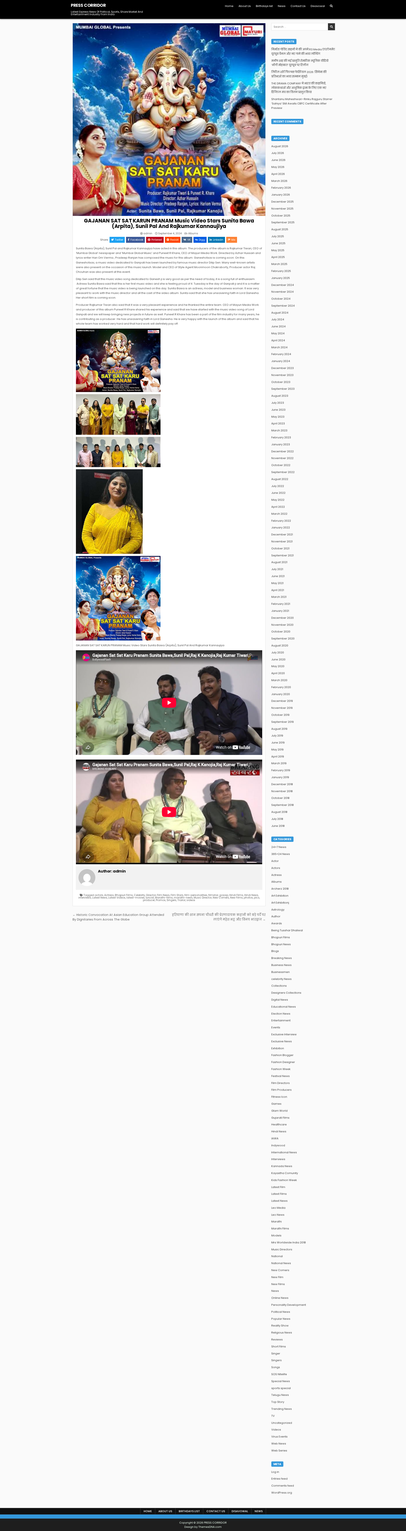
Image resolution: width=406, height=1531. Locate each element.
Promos (161, 900)
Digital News (279, 1000)
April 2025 (278, 257)
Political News (280, 1312)
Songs (275, 1367)
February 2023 (281, 437)
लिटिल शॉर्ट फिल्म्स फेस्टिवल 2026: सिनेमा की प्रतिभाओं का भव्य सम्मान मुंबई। (298, 74)
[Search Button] (331, 6)
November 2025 (282, 209)
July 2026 (277, 153)
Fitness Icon (279, 1097)
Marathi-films (164, 897)
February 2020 (281, 687)
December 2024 (282, 285)
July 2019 (277, 736)
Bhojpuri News (281, 944)
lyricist (150, 897)
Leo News (277, 1215)
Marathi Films (280, 1228)
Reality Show (280, 1326)
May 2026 (277, 167)
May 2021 (277, 583)
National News (281, 1263)
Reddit (174, 239)
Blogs (275, 951)
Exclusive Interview (284, 1034)
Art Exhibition (279, 896)
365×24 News (280, 854)
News (281, 6)
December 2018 (282, 784)
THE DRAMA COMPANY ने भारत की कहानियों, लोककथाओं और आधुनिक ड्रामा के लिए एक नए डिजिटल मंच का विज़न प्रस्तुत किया (298, 87)
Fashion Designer (283, 1062)
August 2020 (279, 645)
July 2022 (277, 486)
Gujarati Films (280, 1118)
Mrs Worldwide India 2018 (288, 1242)
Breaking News (281, 958)
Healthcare (279, 1124)
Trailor (181, 900)
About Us (245, 6)
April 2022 (278, 507)
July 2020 (277, 652)
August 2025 (279, 229)
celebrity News (281, 979)
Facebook (136, 239)
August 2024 (279, 313)
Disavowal (318, 6)
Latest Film (278, 1187)
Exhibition (277, 1048)
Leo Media (278, 1208)
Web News (278, 1444)
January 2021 (280, 611)
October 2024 (281, 299)
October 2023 (280, 382)
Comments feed (282, 1486)
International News (284, 1152)
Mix (233, 239)
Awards (276, 923)
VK (189, 239)
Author (275, 916)
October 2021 (280, 548)
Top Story (277, 1402)
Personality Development (288, 1305)
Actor (275, 861)
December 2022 (282, 451)
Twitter (119, 239)
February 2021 (280, 604)
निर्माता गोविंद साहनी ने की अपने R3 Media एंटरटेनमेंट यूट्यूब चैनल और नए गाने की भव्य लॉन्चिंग (303, 51)
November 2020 (282, 625)
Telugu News (280, 1395)
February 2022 (281, 521)
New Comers (221, 897)
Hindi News (251, 895)
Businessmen (280, 972)
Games (276, 1104)
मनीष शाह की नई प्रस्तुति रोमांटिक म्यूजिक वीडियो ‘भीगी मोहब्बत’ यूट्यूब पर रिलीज (299, 63)
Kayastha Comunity (284, 1173)
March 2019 (279, 763)
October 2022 (280, 465)
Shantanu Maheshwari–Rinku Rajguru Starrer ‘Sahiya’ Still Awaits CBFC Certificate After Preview (301, 103)
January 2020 (280, 694)
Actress (109, 895)
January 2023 (280, 444)
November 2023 (282, 375)
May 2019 (277, 750)
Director (151, 895)
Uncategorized (281, 1423)
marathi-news (183, 897)
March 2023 (279, 430)
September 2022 (283, 472)
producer (149, 900)
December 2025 (282, 202)
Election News (280, 1014)
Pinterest (156, 239)
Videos (276, 1430)
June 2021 (278, 576)
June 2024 (278, 326)
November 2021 (282, 541)
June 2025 (278, 243)
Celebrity (139, 895)
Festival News (280, 1076)
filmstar (213, 895)
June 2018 (278, 826)
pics (256, 897)
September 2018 (282, 805)
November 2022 (282, 458)
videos (191, 900)
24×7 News (278, 847)
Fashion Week (281, 1069)
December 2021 (282, 534)
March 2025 (279, 264)
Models (276, 1235)
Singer (275, 1353)
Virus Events (279, 1437)
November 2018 (282, 791)
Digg (202, 239)
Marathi (276, 1222)
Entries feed (279, 1479)
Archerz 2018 (280, 889)
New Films (236, 897)
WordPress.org (281, 1493)
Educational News (283, 1007)
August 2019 (279, 729)
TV (273, 1416)
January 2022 (280, 527)
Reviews (277, 1340)
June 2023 (278, 410)
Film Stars (177, 895)
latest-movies (135, 897)
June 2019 (278, 743)
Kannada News (281, 1166)
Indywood (278, 1145)
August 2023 (279, 396)
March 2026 (279, 181)
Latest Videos (116, 897)
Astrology (277, 910)
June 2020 (278, 659)
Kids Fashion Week (284, 1180)
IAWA (274, 1138)
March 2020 (279, 680)
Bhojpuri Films (124, 895)
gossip (223, 895)
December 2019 (282, 701)
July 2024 (277, 319)
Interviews (278, 1159)
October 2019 (280, 715)
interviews (84, 897)
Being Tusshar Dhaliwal (287, 930)
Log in (275, 1472)
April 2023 (278, 423)
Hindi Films (236, 895)
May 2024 (278, 333)
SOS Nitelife (279, 1374)
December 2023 (282, 368)
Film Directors (280, 1083)
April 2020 (278, 673)
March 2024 (279, 347)
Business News (281, 965)
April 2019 (277, 757)
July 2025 (277, 236)
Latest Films (279, 1194)
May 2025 (277, 250)
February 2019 (280, 770)
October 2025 (280, 216)
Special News (280, 1381)
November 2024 (282, 292)
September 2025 (283, 222)
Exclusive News (281, 1041)
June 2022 (278, 493)
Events (275, 1027)
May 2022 (277, 500)
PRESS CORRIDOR (88, 5)
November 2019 (282, 708)
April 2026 (278, 174)
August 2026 (279, 146)
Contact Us (298, 6)
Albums (193, 233)
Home (229, 6)
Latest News (99, 897)
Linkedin (218, 239)
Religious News (281, 1333)
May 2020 (277, 666)
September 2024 (283, 306)
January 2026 (280, 195)
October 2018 (280, 798)
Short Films (278, 1346)
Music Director (203, 897)
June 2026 (278, 160)
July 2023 (277, 403)
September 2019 (282, 722)
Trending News (281, 1409)
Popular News (280, 1319)
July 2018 (277, 819)
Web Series (279, 1451)
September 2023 (283, 389)
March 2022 (279, 514)
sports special (281, 1388)
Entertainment (281, 1020)
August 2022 (279, 479)
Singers (171, 900)
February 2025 (281, 271)
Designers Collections (286, 993)
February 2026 (281, 188)
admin (147, 233)
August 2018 (279, 812)
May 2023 (277, 417)
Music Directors (281, 1249)
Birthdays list (264, 6)
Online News (279, 1298)
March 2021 (279, 597)
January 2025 (280, 278)
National (277, 1256)
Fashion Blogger (282, 1055)
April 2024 (278, 340)
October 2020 (280, 632)
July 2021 (277, 569)
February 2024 (281, 354)
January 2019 (280, 777)
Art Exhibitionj (280, 903)
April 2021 (277, 590)
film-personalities (195, 895)
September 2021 (282, 555)
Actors (275, 868)
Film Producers (281, 1090)
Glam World (279, 1111)
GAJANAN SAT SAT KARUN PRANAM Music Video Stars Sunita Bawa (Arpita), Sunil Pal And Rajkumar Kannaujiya (169, 223)
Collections (279, 986)
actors (99, 895)
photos (248, 897)
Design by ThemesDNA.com (203, 1527)
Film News (163, 895)
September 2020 (283, 639)
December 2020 (282, 618)
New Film (277, 1277)
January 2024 (280, 361)
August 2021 (279, 562)
